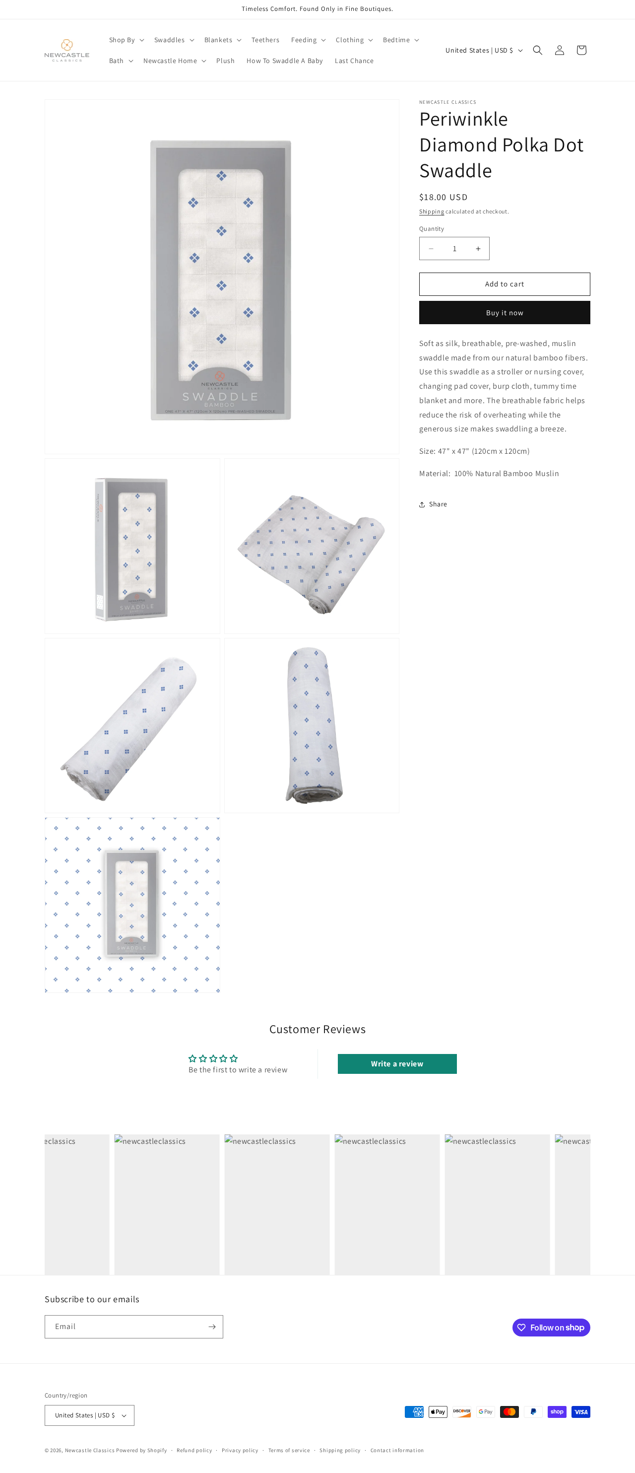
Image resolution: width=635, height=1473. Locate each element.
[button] (125, 39)
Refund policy (194, 1450)
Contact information (397, 1450)
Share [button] (438, 504)
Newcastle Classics (90, 1450)
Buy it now (505, 312)
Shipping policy (340, 1450)
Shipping (431, 211)
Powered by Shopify (141, 1450)
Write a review (397, 1063)
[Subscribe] (212, 1326)
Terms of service (289, 1450)
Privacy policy (240, 1450)
